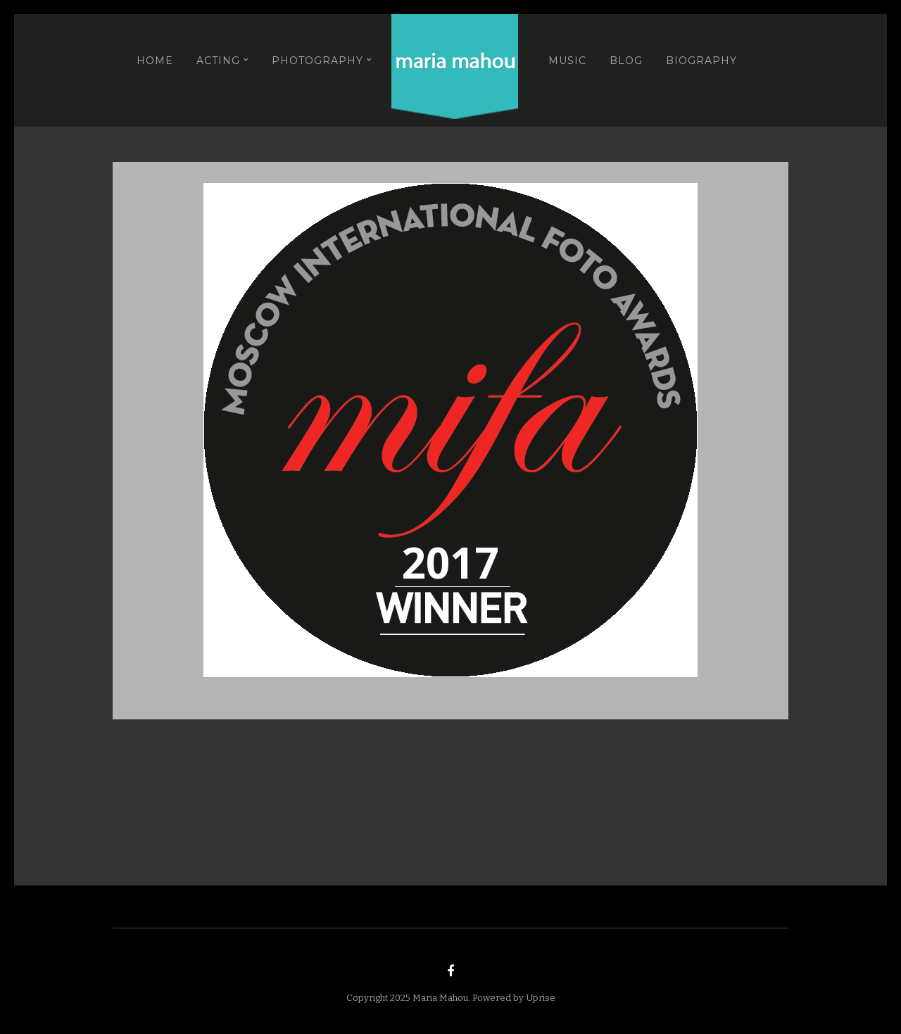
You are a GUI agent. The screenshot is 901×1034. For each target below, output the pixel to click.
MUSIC (567, 60)
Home (155, 60)
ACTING (218, 60)
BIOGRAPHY (701, 60)
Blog (626, 60)
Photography (317, 60)
